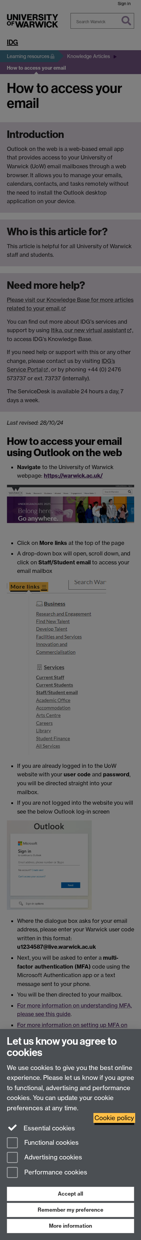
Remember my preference (70, 1210)
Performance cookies (55, 1172)
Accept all (70, 1193)
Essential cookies (48, 1128)
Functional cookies (51, 1142)
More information (70, 1226)
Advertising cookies (52, 1157)
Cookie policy (114, 1118)
